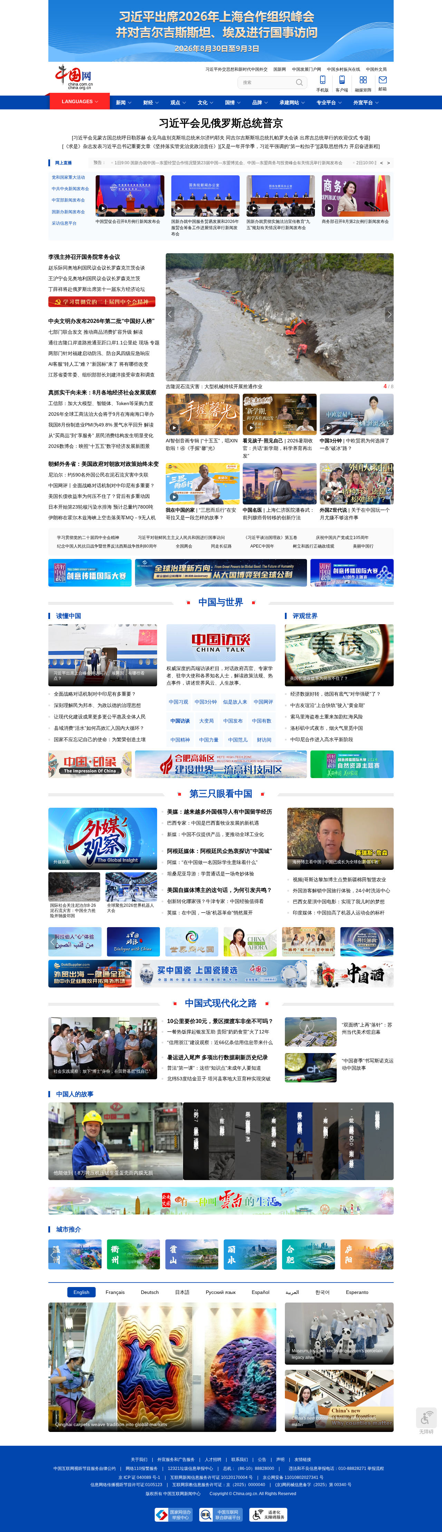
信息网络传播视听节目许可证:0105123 (126, 1484)
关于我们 (139, 1459)
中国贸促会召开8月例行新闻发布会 (128, 221)
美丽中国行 (363, 546)
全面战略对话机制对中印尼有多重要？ (95, 694)
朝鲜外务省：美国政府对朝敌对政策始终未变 (103, 464)
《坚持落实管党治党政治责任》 (184, 146)
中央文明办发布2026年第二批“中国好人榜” (101, 321)
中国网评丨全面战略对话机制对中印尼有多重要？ (101, 485)
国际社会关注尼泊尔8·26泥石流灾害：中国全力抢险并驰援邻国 (73, 910)
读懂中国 (68, 615)
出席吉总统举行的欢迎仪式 (329, 137)
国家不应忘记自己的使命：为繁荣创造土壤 (100, 739)
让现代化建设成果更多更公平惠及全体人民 (100, 716)
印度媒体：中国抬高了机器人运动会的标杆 (339, 912)
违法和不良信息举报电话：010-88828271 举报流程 (336, 1468)
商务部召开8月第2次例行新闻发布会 (355, 221)
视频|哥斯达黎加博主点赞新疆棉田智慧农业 (339, 879)
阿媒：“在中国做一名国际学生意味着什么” (212, 862)
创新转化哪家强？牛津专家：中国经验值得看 (215, 901)
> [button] (388, 163)
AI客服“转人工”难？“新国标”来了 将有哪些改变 (98, 364)
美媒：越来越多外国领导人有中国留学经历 (219, 812)
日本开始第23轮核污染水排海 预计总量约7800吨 (100, 507)
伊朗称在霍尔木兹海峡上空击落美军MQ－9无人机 (102, 517)
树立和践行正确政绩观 (313, 546)
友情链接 (303, 1459)
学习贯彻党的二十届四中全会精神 (88, 537)
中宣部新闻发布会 (68, 200)
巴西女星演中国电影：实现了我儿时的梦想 (339, 901)
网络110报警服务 (142, 1468)
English (81, 1292)
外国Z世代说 (333, 510)
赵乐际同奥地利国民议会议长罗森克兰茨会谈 (96, 268)
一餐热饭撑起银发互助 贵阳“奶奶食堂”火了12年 (218, 1031)
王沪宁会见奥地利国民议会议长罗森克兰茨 (94, 278)
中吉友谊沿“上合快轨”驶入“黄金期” (327, 705)
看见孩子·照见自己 (263, 440)
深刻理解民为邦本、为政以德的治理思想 (97, 705)
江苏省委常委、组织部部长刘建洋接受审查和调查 (101, 374)
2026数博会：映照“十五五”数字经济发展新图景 (99, 446)
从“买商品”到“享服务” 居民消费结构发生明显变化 (100, 435)
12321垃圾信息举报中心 (190, 1468)
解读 (138, 332)
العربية (292, 1292)
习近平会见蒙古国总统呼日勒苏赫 (109, 137)
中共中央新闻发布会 (70, 188)
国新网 (279, 69)
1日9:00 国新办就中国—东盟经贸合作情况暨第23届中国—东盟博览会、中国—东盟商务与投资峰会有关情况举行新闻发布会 (229, 162)
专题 (364, 137)
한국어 (322, 1292)
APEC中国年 (262, 546)
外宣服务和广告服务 (176, 1459)
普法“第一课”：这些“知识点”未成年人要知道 (214, 1068)
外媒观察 (62, 862)
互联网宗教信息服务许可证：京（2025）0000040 (218, 1484)
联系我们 (239, 1459)
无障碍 (426, 1431)
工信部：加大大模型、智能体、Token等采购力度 (100, 403)
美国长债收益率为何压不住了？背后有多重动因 (99, 496)
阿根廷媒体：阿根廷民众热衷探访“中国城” (219, 851)
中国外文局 (376, 69)
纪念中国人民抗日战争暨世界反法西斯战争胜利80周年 (107, 546)
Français (115, 1292)
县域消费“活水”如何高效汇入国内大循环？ (99, 728)
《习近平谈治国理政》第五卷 (270, 537)
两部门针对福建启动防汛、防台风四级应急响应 (99, 353)
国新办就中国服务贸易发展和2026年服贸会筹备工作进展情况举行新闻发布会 (205, 227)
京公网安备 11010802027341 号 (293, 1477)
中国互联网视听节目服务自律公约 (85, 1468)
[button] (389, 314)
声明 (280, 1459)
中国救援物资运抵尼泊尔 (192, 386)
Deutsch (150, 1292)
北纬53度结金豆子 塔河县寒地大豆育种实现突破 (219, 1078)
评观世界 (305, 615)
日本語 (182, 1292)
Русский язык (221, 1292)
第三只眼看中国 (221, 793)
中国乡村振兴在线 (343, 69)
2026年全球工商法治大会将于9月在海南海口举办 (101, 414)
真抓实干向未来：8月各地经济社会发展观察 (102, 392)
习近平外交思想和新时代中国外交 (236, 69)
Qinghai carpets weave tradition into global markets (111, 1424)
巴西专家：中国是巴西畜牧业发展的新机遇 (213, 823)
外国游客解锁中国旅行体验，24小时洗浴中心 (341, 890)
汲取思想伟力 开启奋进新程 (348, 146)
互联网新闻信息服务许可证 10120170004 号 (211, 1477)
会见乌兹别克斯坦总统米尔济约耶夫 (185, 137)
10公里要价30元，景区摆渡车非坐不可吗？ (220, 1021)
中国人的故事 (75, 1094)
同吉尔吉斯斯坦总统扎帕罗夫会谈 (262, 137)
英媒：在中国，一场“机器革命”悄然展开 (210, 912)
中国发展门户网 (306, 69)
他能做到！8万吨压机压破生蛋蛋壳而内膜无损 (103, 1173)
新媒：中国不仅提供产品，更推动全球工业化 (215, 834)
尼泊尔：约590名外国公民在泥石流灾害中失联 (98, 475)
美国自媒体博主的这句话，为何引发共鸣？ (219, 890)
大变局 (206, 721)
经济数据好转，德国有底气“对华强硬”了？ (335, 694)
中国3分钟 (331, 440)
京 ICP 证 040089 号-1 (139, 1477)
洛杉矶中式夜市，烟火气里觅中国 (326, 728)
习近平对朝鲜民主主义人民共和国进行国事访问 (181, 537)
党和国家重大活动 (68, 177)
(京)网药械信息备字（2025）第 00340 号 (313, 1484)
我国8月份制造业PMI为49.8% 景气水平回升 (95, 425)
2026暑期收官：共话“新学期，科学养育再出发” (278, 448)
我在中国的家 (180, 510)
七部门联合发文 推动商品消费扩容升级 (90, 332)
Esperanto (357, 1292)
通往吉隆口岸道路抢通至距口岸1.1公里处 (92, 342)
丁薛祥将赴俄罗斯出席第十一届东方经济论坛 (96, 289)
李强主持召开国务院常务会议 (84, 257)
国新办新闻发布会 (68, 211)
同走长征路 (221, 546)
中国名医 (252, 510)
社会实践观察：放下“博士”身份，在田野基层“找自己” (102, 1071)
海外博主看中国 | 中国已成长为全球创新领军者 (335, 862)
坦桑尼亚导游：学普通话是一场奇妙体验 (210, 873)
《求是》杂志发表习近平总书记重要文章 (107, 146)
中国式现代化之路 (221, 1003)
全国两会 (184, 546)
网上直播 (63, 162)
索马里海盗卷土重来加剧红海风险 (326, 716)
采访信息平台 (64, 223)
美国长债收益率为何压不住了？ (319, 678)
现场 (143, 342)
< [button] (381, 163)
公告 (262, 1459)
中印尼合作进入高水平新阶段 (321, 739)
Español (260, 1292)
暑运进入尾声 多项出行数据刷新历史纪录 (217, 1057)
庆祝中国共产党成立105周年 (342, 537)
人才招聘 (213, 1459)
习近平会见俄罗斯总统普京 (221, 123)
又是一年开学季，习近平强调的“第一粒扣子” (268, 146)
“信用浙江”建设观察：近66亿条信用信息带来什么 (220, 1042)
